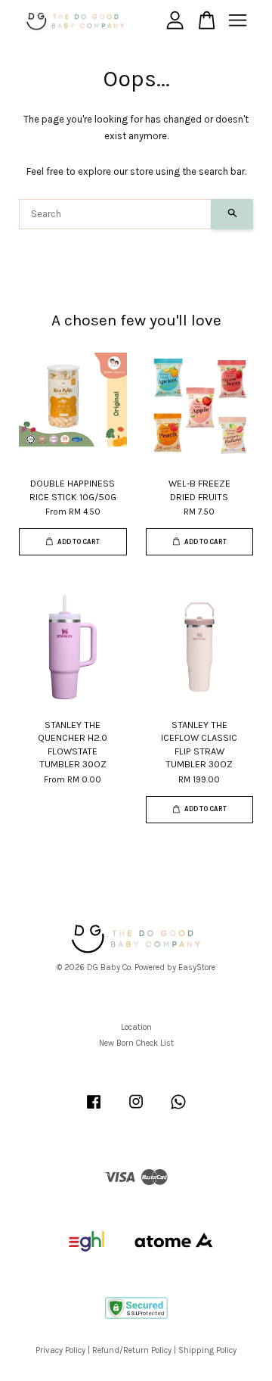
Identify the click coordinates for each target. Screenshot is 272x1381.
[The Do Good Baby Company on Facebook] (93, 1110)
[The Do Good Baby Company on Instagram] (136, 1110)
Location (136, 1027)
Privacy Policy (60, 1350)
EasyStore (196, 967)
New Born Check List (136, 1043)
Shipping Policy (207, 1350)
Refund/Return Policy (132, 1350)
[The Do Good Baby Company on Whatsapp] (178, 1110)
